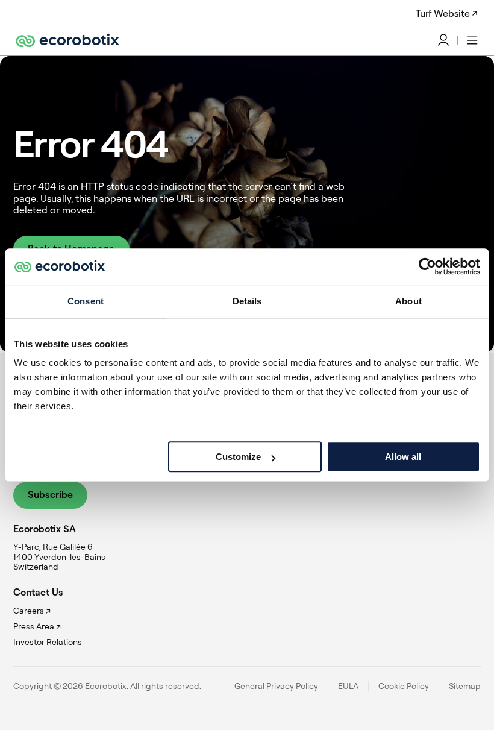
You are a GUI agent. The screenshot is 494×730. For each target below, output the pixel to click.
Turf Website (443, 13)
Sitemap (465, 686)
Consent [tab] (85, 301)
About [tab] (408, 301)
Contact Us (38, 592)
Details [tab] (247, 301)
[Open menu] (472, 40)
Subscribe (50, 494)
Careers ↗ (32, 610)
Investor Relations (47, 642)
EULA (348, 686)
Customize (238, 457)
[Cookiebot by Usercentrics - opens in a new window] (427, 266)
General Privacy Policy (276, 686)
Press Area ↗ (37, 626)
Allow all (403, 457)
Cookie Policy (403, 686)
